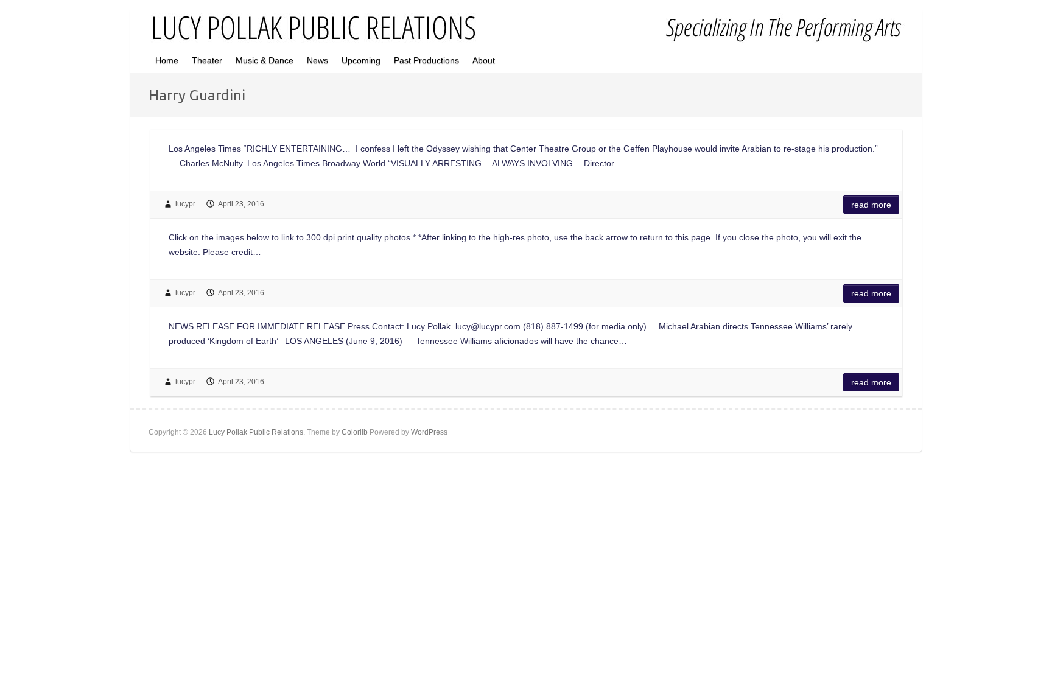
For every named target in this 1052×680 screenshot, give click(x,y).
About (483, 60)
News (317, 60)
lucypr (185, 204)
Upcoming (361, 60)
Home (166, 60)
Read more (871, 204)
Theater (207, 60)
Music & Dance (264, 60)
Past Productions (426, 60)
